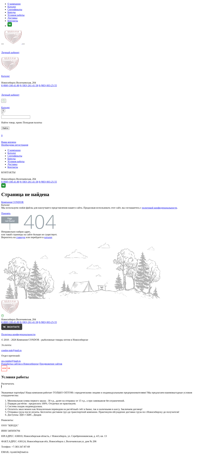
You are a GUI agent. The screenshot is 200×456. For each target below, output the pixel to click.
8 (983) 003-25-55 (48, 85)
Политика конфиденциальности (18, 334)
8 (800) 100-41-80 (10, 85)
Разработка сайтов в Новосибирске (20, 363)
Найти (5, 128)
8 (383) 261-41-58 (29, 85)
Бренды (12, 12)
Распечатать (7, 383)
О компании (14, 4)
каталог (48, 237)
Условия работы (16, 15)
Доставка (12, 18)
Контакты (13, 20)
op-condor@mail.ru (11, 361)
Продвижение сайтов (50, 363)
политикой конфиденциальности (159, 207)
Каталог (12, 6)
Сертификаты (15, 9)
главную (20, 237)
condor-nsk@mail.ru (11, 350)
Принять (5, 213)
